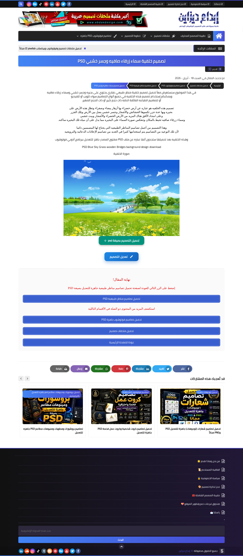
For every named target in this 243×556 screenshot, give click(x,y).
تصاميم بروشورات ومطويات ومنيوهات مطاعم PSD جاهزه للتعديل (53, 430)
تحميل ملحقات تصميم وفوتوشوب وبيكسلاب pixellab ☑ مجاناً (72, 48)
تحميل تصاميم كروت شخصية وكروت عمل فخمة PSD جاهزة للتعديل (125, 430)
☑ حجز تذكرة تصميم (177, 4)
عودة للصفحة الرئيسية (121, 342)
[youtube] (57, 4)
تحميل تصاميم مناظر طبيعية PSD (121, 298)
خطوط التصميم (133, 35)
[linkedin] (51, 4)
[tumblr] (43, 551)
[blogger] (49, 551)
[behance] (34, 4)
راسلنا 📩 (215, 512)
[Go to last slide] (27, 378)
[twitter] (63, 4)
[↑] (121, 546)
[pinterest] (46, 4)
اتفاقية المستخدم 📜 (209, 469)
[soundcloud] (26, 551)
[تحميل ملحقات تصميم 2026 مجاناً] (83, 19)
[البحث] (21, 4)
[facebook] (69, 4)
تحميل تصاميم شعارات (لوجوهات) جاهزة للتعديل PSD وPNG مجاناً (193, 430)
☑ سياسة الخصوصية (200, 4)
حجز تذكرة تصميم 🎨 (209, 486)
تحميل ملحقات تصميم (121, 331)
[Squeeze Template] (222, 551)
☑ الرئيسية (131, 4)
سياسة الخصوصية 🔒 (208, 478)
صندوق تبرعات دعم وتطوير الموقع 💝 (200, 504)
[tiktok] (40, 4)
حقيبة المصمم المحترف (193, 35)
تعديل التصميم (118, 256)
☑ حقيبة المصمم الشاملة (151, 4)
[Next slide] (21, 378)
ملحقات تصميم (162, 35)
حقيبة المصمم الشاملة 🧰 (206, 495)
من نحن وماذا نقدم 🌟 (208, 461)
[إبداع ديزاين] (199, 19)
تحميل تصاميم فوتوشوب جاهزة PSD (121, 319)
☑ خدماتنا (218, 4)
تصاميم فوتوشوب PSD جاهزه (96, 35)
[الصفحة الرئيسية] (219, 36)
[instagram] (29, 4)
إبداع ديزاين (184, 551)
